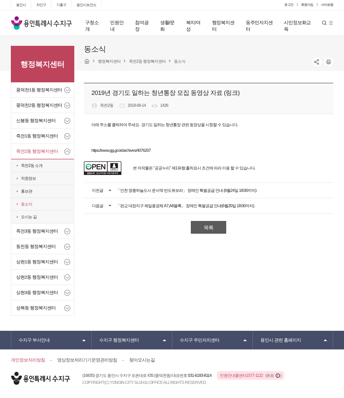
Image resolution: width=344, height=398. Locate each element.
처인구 (41, 5)
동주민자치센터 (259, 26)
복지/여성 (193, 26)
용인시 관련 (280, 340)
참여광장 (141, 26)
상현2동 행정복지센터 (37, 277)
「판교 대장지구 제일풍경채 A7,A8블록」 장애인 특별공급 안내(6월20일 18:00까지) (185, 206)
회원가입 (307, 5)
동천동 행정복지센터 (36, 246)
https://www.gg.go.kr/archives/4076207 (121, 150)
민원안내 (116, 26)
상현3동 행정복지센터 (37, 292)
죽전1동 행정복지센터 (37, 135)
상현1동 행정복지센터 (37, 261)
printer (328, 61)
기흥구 (61, 5)
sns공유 (317, 61)
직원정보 (28, 178)
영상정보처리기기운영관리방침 (87, 360)
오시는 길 (29, 217)
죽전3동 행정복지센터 (37, 231)
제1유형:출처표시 (186, 168)
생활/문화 (167, 26)
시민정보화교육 (297, 26)
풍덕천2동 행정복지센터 (39, 105)
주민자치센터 (199, 340)
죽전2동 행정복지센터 (37, 151)
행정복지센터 (223, 26)
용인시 (21, 5)
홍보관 (26, 191)
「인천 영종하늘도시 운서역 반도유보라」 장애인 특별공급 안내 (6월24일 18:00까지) (186, 190)
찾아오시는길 (142, 360)
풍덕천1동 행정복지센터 (39, 89)
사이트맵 (327, 5)
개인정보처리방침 (28, 360)
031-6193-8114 (200, 375)
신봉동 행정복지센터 (36, 120)
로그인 (288, 5)
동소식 (26, 204)
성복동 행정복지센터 (36, 307)
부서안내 (34, 340)
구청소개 (91, 26)
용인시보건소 (86, 5)
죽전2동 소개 (32, 165)
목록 (208, 227)
